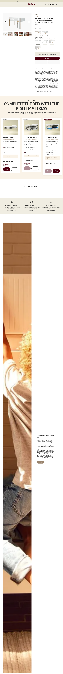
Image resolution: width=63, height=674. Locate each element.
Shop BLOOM (56, 171)
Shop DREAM (14, 169)
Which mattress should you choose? (44, 91)
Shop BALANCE (35, 168)
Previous (5, 22)
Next (29, 22)
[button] (38, 16)
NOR (36, 14)
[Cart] (59, 4)
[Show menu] (3, 4)
